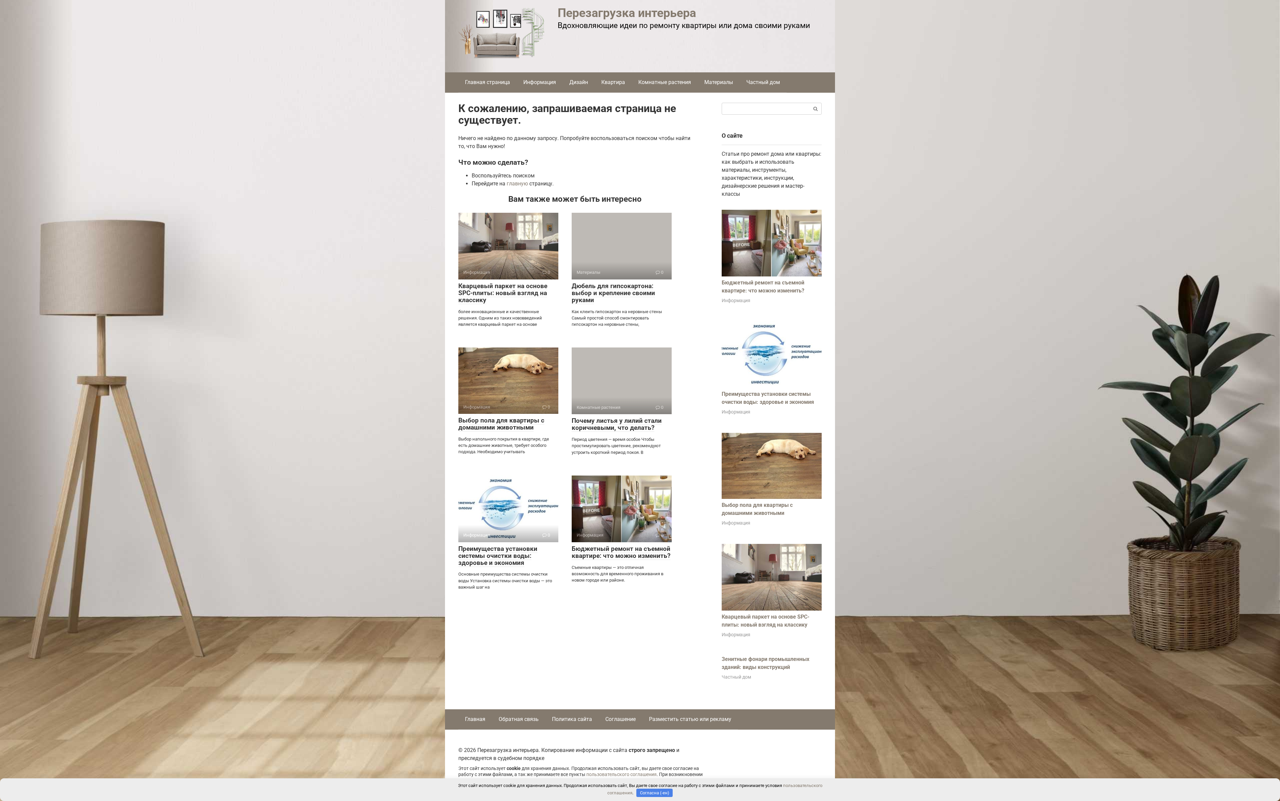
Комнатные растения (664, 82)
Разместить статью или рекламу (690, 719)
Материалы (718, 82)
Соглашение (620, 719)
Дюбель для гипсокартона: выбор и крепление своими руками (613, 293)
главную (517, 183)
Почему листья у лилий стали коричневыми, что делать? (617, 424)
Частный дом (763, 82)
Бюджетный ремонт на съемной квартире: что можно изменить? (621, 552)
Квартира (613, 82)
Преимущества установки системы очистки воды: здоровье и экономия (497, 556)
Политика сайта (572, 719)
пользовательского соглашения (621, 774)
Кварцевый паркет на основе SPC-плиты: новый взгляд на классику (502, 293)
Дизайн (578, 82)
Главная (475, 719)
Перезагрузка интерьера (627, 13)
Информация (539, 82)
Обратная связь (519, 719)
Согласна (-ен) (654, 792)
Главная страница (487, 82)
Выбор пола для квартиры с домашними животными (501, 424)
